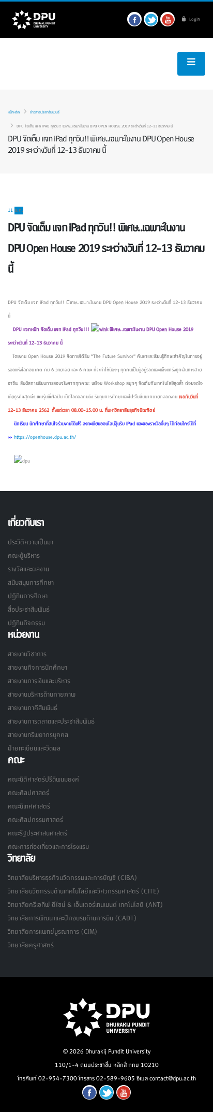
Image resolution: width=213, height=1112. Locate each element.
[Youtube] (167, 19)
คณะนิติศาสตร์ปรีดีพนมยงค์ (43, 779)
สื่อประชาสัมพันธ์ (29, 609)
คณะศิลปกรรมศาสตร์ (35, 820)
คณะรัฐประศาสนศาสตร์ (37, 833)
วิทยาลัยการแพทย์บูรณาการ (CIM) (52, 932)
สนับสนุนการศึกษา (31, 582)
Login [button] (194, 19)
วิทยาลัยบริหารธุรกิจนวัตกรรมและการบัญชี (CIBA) (72, 878)
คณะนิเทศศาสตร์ (29, 806)
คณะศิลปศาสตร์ (28, 793)
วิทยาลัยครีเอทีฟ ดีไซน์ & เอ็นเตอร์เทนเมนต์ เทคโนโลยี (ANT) (85, 905)
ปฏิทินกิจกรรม (26, 623)
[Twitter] (151, 19)
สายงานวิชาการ (27, 654)
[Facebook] (134, 19)
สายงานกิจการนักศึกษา (37, 667)
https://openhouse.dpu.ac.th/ (45, 437)
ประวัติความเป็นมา (30, 542)
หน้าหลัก (14, 112)
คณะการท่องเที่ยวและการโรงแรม (48, 847)
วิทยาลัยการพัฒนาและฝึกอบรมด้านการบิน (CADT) (72, 918)
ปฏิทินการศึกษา (28, 596)
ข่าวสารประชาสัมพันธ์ (44, 112)
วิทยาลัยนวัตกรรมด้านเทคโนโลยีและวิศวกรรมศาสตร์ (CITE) (83, 891)
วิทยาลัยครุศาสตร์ (31, 945)
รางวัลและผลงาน (28, 569)
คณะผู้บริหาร (24, 556)
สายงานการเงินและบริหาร (39, 681)
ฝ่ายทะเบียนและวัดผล (34, 748)
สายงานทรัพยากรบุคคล (38, 735)
